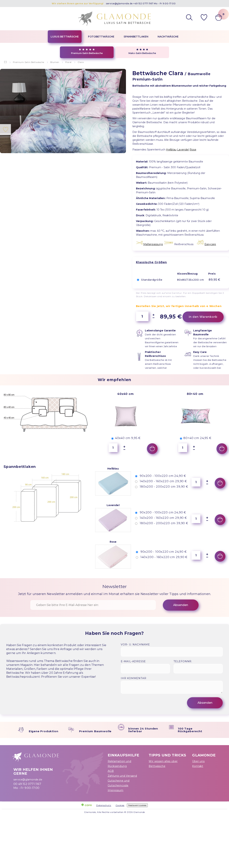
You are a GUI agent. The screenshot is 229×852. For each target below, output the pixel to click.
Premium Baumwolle (95, 731)
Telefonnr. (183, 661)
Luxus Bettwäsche (65, 36)
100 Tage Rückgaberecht (190, 730)
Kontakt (197, 766)
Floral (68, 62)
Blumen (54, 62)
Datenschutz (103, 805)
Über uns (198, 761)
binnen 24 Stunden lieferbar (143, 730)
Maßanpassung (153, 244)
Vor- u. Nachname (135, 644)
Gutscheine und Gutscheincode (119, 783)
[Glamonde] (5, 62)
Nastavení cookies (137, 805)
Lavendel (183, 149)
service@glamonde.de (119, 3)
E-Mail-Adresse (133, 661)
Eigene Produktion (43, 731)
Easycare (210, 244)
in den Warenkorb (203, 316)
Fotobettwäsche (101, 36)
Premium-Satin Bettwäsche (87, 53)
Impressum (115, 790)
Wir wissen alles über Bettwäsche (163, 764)
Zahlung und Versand (122, 775)
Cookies (120, 805)
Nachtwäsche (168, 36)
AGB (111, 771)
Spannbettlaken (136, 36)
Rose (193, 149)
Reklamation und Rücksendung (119, 764)
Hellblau (171, 149)
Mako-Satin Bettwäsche (142, 53)
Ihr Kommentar (133, 678)
